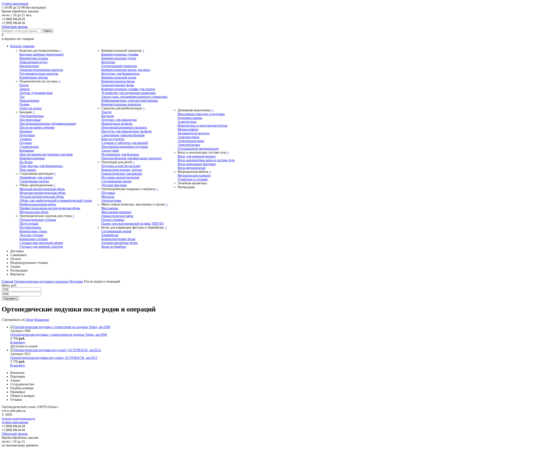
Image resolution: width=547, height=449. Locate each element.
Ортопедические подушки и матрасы (41, 281)
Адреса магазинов (15, 3)
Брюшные (26, 150)
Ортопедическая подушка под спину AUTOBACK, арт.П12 (53, 357)
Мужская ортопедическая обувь (42, 193)
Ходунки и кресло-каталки (120, 166)
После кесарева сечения (36, 127)
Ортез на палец (30, 108)
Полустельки (28, 223)
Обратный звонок (15, 26)
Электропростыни (191, 141)
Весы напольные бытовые (197, 164)
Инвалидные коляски (116, 123)
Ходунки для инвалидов (119, 120)
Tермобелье (109, 235)
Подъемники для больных (120, 154)
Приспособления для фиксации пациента (131, 158)
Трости (106, 112)
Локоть (24, 89)
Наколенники (29, 100)
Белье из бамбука (113, 246)
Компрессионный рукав (118, 77)
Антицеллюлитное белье (119, 243)
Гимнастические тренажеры (121, 173)
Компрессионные (32, 158)
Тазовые (25, 139)
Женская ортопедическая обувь (42, 189)
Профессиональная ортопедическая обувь (49, 208)
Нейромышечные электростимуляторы (129, 100)
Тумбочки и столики (193, 179)
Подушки (108, 193)
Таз (21, 96)
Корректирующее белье (118, 239)
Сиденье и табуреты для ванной (124, 143)
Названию (41, 319)
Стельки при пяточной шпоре (41, 243)
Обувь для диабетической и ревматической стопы (55, 200)
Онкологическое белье (117, 85)
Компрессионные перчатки (121, 104)
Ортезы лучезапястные (36, 93)
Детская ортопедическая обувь (41, 196)
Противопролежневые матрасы (124, 127)
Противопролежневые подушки (124, 146)
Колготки (108, 62)
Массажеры (109, 208)
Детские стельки (31, 235)
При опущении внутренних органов (46, 154)
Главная (7, 281)
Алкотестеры (187, 121)
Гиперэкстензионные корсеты (41, 70)
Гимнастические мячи (117, 216)
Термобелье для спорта (36, 177)
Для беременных (31, 116)
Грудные (25, 143)
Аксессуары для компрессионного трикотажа (134, 96)
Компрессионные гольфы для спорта (128, 89)
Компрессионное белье (118, 81)
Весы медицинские (192, 168)
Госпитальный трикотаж (119, 66)
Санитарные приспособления (122, 135)
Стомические (29, 146)
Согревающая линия (116, 181)
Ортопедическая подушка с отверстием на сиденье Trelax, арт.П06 (58, 334)
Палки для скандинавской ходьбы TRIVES (132, 223)
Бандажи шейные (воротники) (41, 54)
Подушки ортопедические (120, 177)
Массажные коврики (116, 212)
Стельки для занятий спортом (41, 246)
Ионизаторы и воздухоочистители (203, 125)
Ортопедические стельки (37, 220)
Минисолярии (188, 129)
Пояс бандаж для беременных (41, 166)
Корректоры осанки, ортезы (121, 170)
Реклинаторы (29, 66)
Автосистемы (111, 200)
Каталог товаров (22, 46)
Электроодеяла (188, 137)
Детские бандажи (114, 185)
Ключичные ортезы (33, 77)
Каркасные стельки (33, 239)
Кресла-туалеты (112, 139)
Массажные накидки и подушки (201, 114)
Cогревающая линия (116, 231)
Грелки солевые (112, 220)
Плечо (24, 85)
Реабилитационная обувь (37, 204)
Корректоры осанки (33, 58)
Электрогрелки (189, 145)
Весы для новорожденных (197, 156)
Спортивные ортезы (34, 181)
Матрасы (107, 196)
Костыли (107, 116)
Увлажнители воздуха (193, 133)
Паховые (25, 131)
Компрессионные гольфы (119, 54)
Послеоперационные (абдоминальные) (47, 123)
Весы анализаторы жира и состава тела (206, 160)
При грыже (27, 170)
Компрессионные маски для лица (125, 70)
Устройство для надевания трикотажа (128, 93)
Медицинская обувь (34, 212)
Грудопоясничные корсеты (38, 73)
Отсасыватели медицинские (198, 148)
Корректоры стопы (33, 231)
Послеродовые (30, 120)
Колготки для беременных (120, 73)
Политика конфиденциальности (18, 418)
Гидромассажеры (190, 118)
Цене (29, 319)
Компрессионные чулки (118, 58)
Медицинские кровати (194, 175)
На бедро (26, 162)
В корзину (17, 342)
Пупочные (27, 135)
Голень (24, 104)
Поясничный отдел (33, 62)
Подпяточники (30, 227)
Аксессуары (110, 150)
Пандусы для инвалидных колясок (126, 131)
